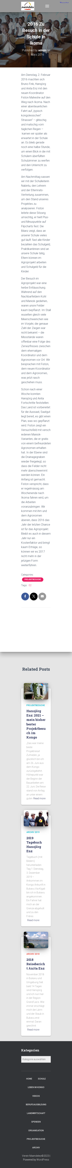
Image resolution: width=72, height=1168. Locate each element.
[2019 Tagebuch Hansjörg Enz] (36, 818)
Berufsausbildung (36, 1104)
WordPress (43, 1159)
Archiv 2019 (32, 832)
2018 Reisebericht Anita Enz (35, 964)
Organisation (36, 1130)
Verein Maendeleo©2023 (35, 1155)
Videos (36, 1096)
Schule (42, 1079)
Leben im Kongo (36, 1087)
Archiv (36, 1147)
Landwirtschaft (36, 1113)
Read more (39, 798)
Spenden (36, 1122)
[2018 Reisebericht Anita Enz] (36, 939)
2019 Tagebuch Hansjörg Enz (34, 844)
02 (30, 585)
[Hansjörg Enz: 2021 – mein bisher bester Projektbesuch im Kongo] (36, 691)
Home (29, 1079)
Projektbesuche (32, 579)
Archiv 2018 (32, 954)
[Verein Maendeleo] (29, 6)
